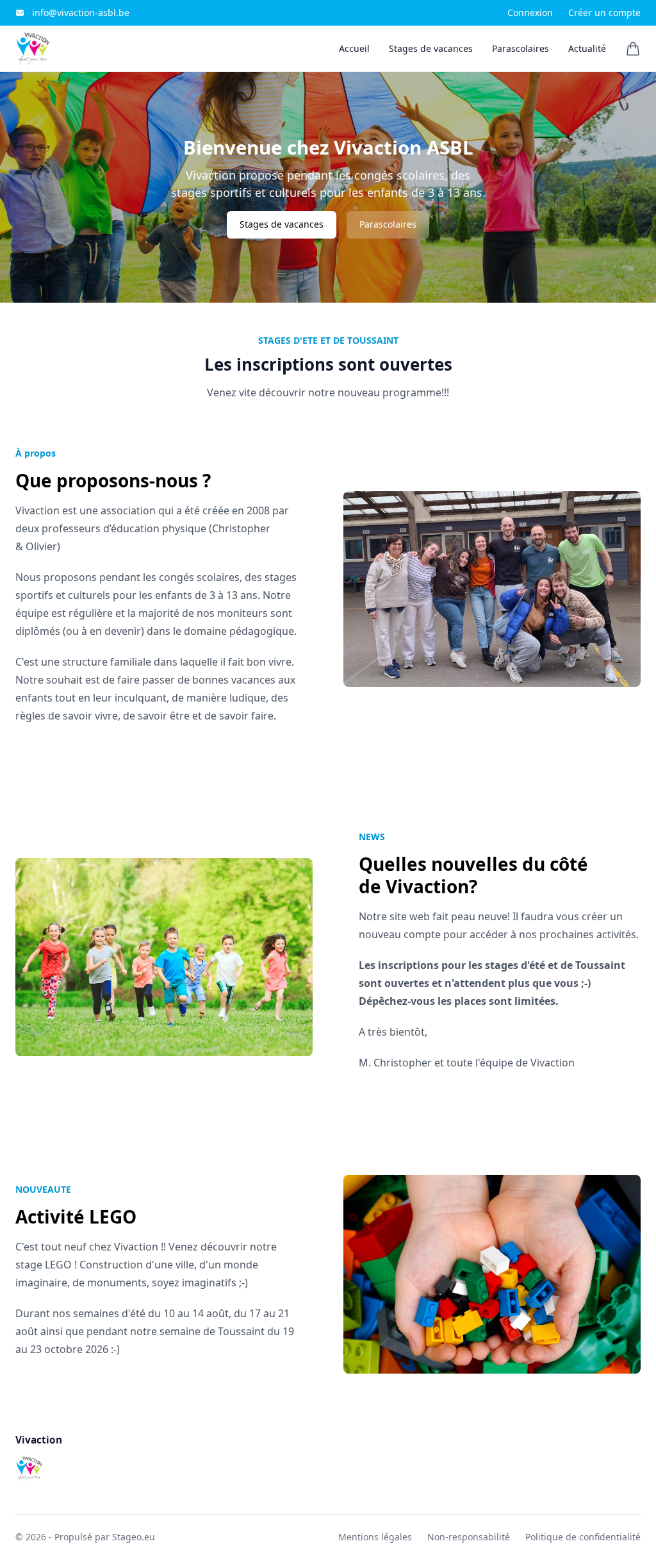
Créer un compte (604, 13)
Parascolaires (387, 224)
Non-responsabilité (468, 1537)
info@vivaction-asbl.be (80, 13)
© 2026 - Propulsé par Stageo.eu (85, 1537)
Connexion (530, 13)
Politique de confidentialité (583, 1537)
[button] (632, 48)
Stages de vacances (282, 224)
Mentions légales (375, 1537)
